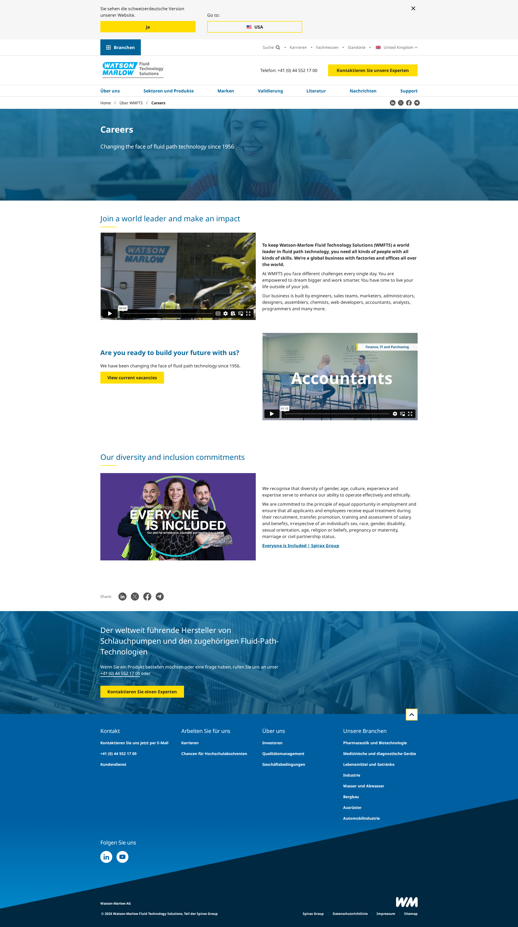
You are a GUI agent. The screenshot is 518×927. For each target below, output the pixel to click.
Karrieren (298, 47)
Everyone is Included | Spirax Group (300, 546)
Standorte (357, 47)
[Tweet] (401, 103)
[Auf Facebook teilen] (409, 103)
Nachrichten (363, 91)
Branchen (124, 47)
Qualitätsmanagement (283, 753)
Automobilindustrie (361, 818)
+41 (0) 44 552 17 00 (120, 673)
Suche (268, 47)
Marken (225, 91)
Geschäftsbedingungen (283, 764)
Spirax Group (313, 913)
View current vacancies (132, 378)
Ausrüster (352, 807)
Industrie (351, 775)
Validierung (270, 91)
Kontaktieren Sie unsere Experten (373, 70)
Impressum (386, 913)
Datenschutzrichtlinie (350, 913)
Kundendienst (113, 764)
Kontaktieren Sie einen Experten (142, 692)
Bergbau (351, 796)
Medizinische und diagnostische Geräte (379, 753)
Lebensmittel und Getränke (368, 764)
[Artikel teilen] (392, 103)
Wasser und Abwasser (363, 785)
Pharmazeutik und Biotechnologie (375, 742)
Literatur (316, 91)
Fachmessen (327, 47)
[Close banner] (413, 8)
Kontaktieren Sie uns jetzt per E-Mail (134, 742)
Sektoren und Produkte (169, 91)
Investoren (272, 742)
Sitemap (411, 913)
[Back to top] (412, 715)
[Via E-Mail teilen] (417, 103)
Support (409, 91)
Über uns (110, 91)
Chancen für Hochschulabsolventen (214, 753)
